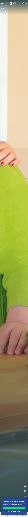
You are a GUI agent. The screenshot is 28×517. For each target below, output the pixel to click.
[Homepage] (14, 3)
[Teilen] (25, 496)
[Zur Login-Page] (26, 3)
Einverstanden (14, 508)
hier (23, 504)
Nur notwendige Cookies (14, 511)
